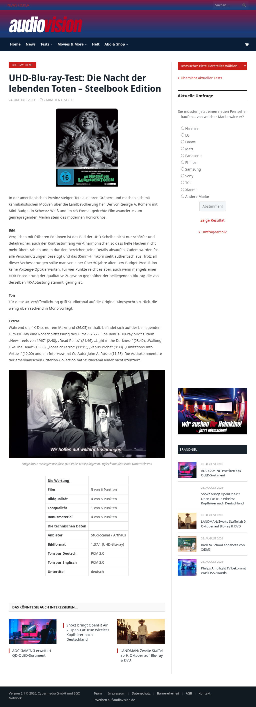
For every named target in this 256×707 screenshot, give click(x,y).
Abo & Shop (114, 44)
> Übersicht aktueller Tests (200, 78)
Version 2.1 (17, 693)
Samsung (193, 169)
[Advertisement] (157, 23)
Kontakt (204, 693)
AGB (189, 693)
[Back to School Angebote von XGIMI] (187, 544)
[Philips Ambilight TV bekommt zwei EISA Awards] (187, 567)
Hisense (191, 128)
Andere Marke (197, 196)
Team (98, 693)
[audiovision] (45, 24)
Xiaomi (190, 189)
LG (187, 135)
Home (15, 44)
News (31, 44)
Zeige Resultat (212, 220)
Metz (189, 149)
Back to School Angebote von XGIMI (223, 547)
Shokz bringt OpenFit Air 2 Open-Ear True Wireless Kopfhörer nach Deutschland (88, 5)
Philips (190, 162)
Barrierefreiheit (168, 693)
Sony (189, 176)
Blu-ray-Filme (22, 65)
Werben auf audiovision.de (115, 699)
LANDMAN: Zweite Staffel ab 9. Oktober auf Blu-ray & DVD (141, 655)
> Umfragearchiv (212, 232)
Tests (44, 44)
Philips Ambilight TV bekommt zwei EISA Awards (223, 570)
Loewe (190, 142)
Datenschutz (141, 693)
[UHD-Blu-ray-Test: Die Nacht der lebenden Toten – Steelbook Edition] (87, 148)
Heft (96, 44)
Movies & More (71, 44)
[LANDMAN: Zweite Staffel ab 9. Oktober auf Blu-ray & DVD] (141, 631)
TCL (188, 182)
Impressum (116, 693)
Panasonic (193, 155)
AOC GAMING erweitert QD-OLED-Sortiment (31, 653)
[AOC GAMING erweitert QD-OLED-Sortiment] (32, 631)
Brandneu (189, 449)
